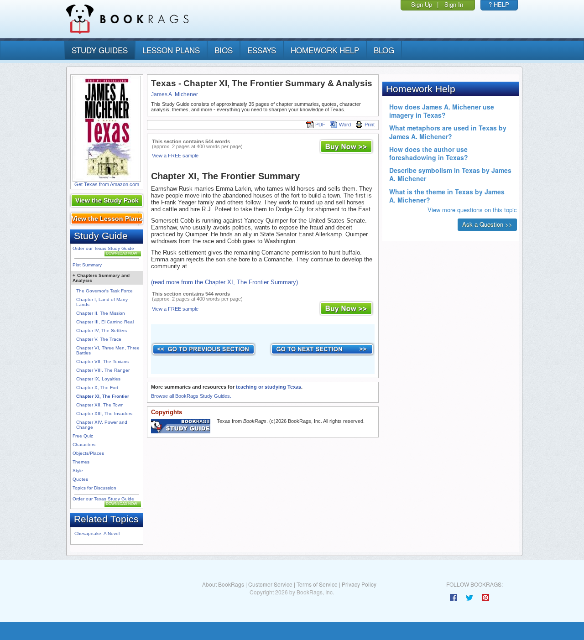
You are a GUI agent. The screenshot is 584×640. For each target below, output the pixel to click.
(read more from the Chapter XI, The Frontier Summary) (224, 282)
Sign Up (421, 4)
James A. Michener (174, 94)
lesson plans (171, 50)
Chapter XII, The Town (100, 404)
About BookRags (223, 584)
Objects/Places (88, 453)
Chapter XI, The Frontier (102, 396)
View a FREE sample (175, 155)
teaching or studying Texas (268, 387)
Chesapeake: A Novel (97, 533)
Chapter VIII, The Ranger (103, 370)
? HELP (499, 4)
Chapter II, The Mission (100, 313)
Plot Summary (87, 264)
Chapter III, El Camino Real (105, 321)
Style (78, 470)
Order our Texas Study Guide (103, 248)
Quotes (80, 479)
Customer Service (270, 584)
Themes (81, 461)
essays (261, 50)
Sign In (453, 4)
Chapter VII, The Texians (102, 361)
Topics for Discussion (94, 487)
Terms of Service (317, 584)
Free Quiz (83, 435)
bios (223, 50)
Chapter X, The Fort (97, 387)
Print (370, 124)
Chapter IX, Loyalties (98, 378)
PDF (320, 124)
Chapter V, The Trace (98, 339)
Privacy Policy (359, 584)
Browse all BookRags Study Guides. (191, 396)
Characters (84, 444)
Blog (384, 50)
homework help (325, 50)
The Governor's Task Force (104, 290)
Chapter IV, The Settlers (101, 330)
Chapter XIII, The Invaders (104, 413)
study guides (100, 50)
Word (345, 124)
